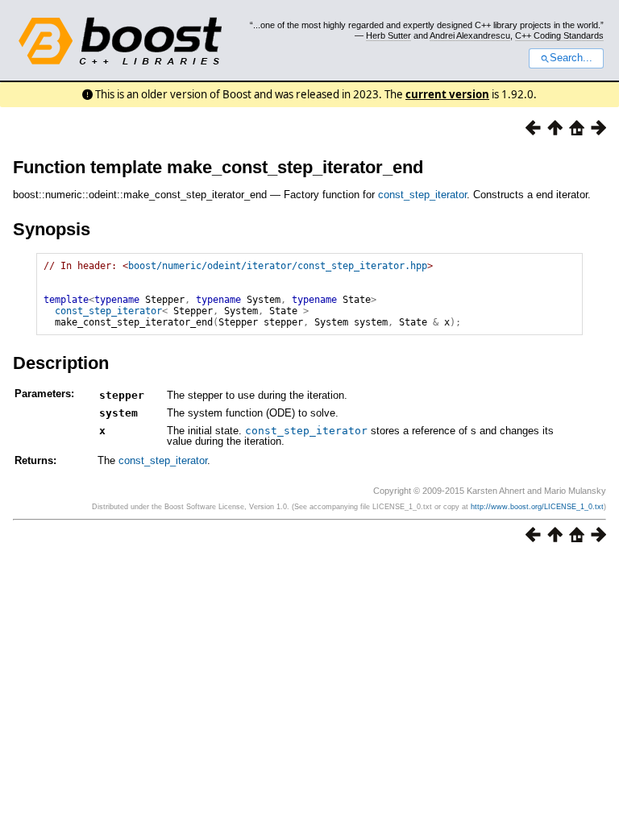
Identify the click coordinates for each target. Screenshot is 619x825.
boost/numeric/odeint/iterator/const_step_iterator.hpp (277, 266)
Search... (571, 58)
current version (447, 94)
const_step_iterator (422, 195)
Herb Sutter (388, 35)
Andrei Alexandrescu (470, 35)
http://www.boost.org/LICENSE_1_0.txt (537, 507)
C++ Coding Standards (559, 35)
